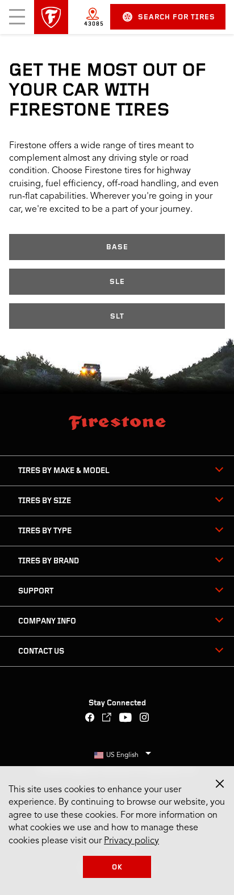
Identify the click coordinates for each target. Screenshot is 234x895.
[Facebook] (90, 718)
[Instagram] (144, 718)
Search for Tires (176, 17)
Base (117, 247)
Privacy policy (131, 841)
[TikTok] (107, 718)
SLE (117, 282)
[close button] (219, 783)
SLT (117, 316)
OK (117, 867)
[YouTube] (125, 718)
